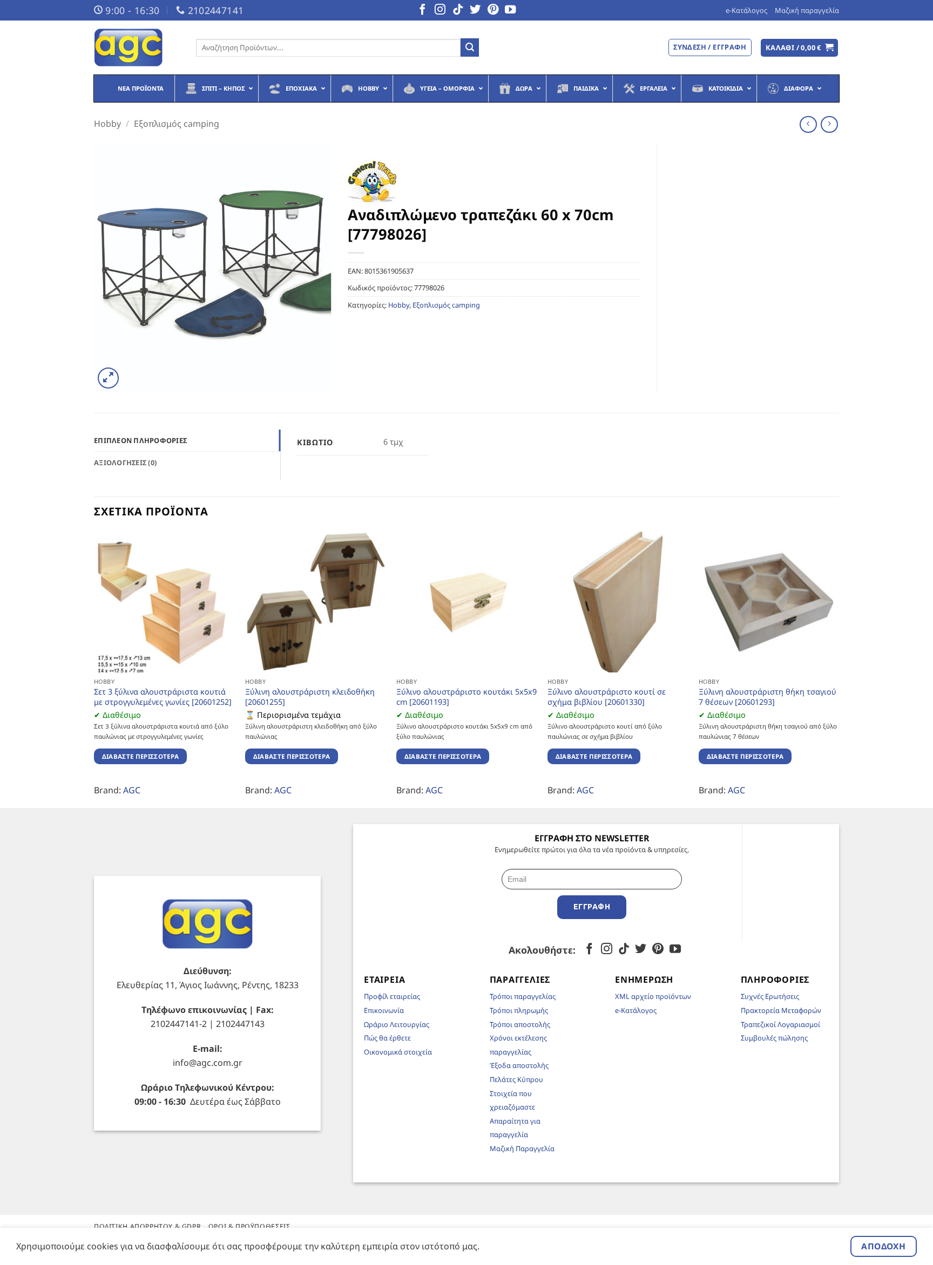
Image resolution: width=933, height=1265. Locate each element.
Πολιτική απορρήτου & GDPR (147, 1226)
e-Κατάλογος (746, 10)
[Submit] (470, 47)
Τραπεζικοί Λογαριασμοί (780, 1024)
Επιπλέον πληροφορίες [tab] (140, 440)
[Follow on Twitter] (475, 10)
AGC (131, 790)
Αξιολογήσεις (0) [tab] (125, 462)
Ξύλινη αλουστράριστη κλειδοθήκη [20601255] (310, 697)
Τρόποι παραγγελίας (523, 996)
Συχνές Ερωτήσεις (770, 996)
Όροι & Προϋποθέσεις (249, 1226)
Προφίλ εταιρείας (392, 996)
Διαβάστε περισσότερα (140, 756)
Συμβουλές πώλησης (774, 1038)
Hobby (107, 124)
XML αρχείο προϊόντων (653, 996)
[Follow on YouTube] (510, 10)
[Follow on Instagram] (440, 10)
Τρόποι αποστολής (520, 1024)
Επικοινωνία (384, 1010)
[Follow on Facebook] (422, 10)
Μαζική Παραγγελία (522, 1148)
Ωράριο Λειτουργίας (396, 1024)
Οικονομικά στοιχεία (398, 1052)
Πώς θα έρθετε (387, 1038)
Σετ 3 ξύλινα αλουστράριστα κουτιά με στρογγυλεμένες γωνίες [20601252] (163, 697)
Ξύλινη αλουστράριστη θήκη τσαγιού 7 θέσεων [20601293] (767, 697)
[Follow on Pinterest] (493, 10)
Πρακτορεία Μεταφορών (781, 1010)
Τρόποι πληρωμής (519, 1010)
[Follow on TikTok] (457, 10)
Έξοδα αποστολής (519, 1065)
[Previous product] (829, 124)
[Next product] (808, 124)
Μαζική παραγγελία (807, 10)
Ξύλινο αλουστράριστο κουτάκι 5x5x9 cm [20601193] (466, 697)
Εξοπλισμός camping (176, 124)
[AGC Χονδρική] (137, 47)
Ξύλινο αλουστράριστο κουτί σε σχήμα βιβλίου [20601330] (606, 697)
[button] (800, 48)
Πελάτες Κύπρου (516, 1079)
